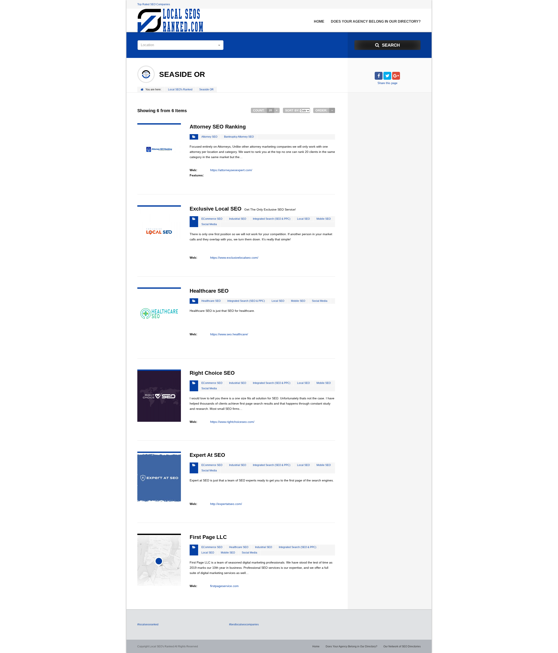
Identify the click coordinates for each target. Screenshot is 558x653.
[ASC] (332, 110)
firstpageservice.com (224, 586)
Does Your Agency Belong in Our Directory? (376, 21)
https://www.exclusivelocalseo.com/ (234, 257)
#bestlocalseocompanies (244, 624)
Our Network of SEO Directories (402, 646)
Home (319, 21)
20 (270, 110)
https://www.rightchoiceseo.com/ (232, 422)
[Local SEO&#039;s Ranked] (170, 20)
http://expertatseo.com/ (226, 504)
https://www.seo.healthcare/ (229, 334)
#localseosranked (147, 624)
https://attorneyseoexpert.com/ (231, 170)
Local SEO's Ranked (180, 89)
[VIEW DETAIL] (159, 126)
